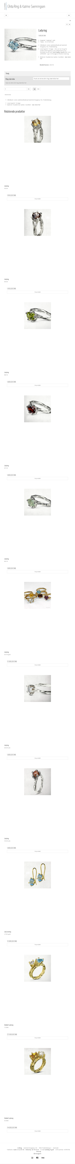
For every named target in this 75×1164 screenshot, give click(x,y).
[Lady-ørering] (37, 895)
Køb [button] (38, 89)
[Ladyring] (37, 149)
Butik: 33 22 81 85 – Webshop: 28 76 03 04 (26, 1150)
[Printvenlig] (70, 20)
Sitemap (38, 1151)
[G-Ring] (37, 6)
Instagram (38, 1153)
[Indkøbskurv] (69, 15)
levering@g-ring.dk (58, 52)
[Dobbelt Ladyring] (37, 988)
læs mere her (36, 105)
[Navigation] (6, 15)
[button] (67, 24)
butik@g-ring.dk (49, 1150)
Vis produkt (38, 199)
